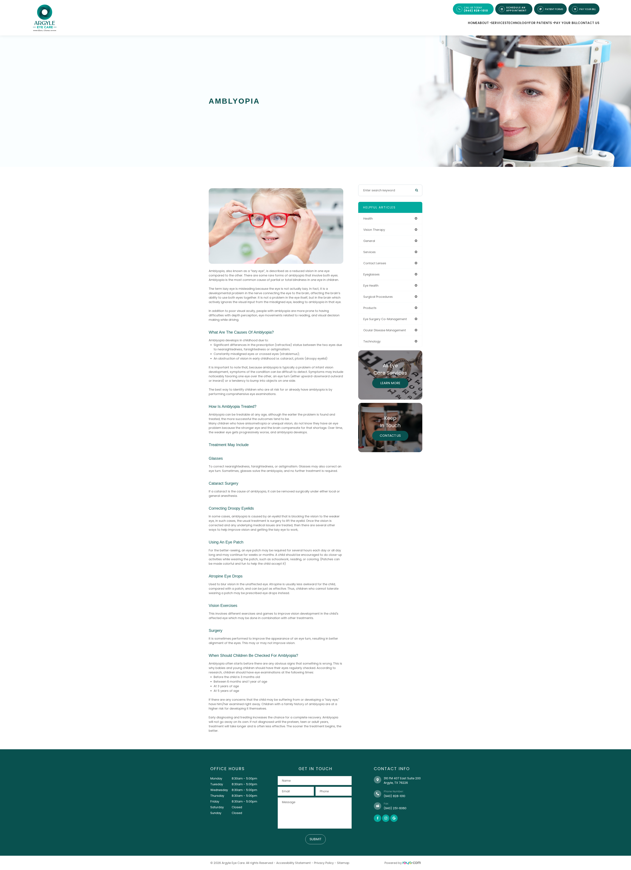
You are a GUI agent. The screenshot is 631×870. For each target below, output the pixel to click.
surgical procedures (378, 297)
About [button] (483, 23)
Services (499, 23)
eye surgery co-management (385, 319)
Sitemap (343, 863)
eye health (370, 285)
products (369, 308)
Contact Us (588, 23)
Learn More (390, 383)
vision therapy (374, 230)
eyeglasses (371, 274)
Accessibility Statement (293, 863)
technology (372, 341)
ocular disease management (384, 330)
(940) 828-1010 (476, 10)
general (369, 241)
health (368, 218)
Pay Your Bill (566, 23)
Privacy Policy (324, 863)
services (369, 252)
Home (473, 23)
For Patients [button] (540, 23)
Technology (518, 23)
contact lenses (374, 263)
